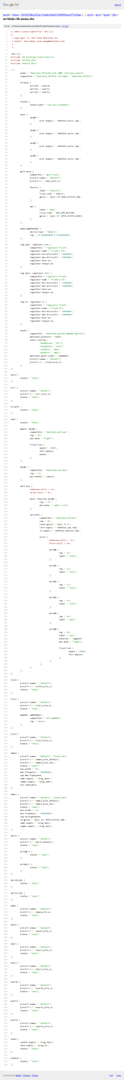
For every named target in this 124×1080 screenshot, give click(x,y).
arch (90, 14)
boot (106, 14)
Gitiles (18, 1075)
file (65, 26)
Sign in (118, 4)
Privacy (26, 1075)
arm (98, 14)
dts (114, 14)
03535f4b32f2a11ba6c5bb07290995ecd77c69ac (51, 14)
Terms (35, 1075)
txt (111, 1075)
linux (15, 14)
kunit (6, 14)
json (118, 1075)
